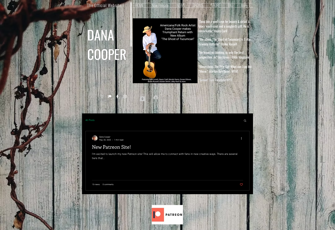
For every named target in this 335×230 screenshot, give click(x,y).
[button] (142, 97)
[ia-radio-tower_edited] (102, 96)
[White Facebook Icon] (117, 96)
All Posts (90, 120)
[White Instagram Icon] (125, 96)
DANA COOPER (106, 44)
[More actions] (242, 138)
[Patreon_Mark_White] (109, 96)
